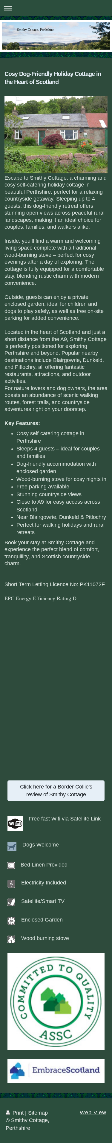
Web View (93, 1113)
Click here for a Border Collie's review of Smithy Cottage (56, 790)
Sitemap (38, 1113)
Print (18, 1113)
